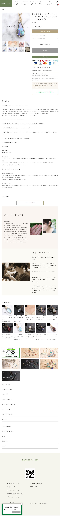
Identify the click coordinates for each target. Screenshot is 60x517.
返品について (11, 487)
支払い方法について (13, 490)
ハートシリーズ (6, 409)
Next (28, 27)
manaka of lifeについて (40, 3)
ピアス (3, 436)
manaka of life (30, 459)
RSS (31, 487)
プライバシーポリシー (13, 497)
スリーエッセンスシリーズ (8, 404)
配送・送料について (13, 483)
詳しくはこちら (16, 512)
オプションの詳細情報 (45, 31)
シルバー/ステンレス (7, 399)
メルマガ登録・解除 (36, 483)
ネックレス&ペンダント (8, 431)
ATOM (35, 487)
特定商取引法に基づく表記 (15, 493)
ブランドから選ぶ (32, 3)
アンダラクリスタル (7, 389)
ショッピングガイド (48, 3)
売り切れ (45, 51)
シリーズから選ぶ (24, 3)
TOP (3, 9)
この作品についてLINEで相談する (45, 92)
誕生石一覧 (5, 419)
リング (3, 446)
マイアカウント (12, 502)
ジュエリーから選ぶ (17, 3)
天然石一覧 (5, 394)
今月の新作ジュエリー (7, 414)
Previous (4, 27)
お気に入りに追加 (44, 44)
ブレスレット (5, 441)
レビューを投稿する (30, 203)
